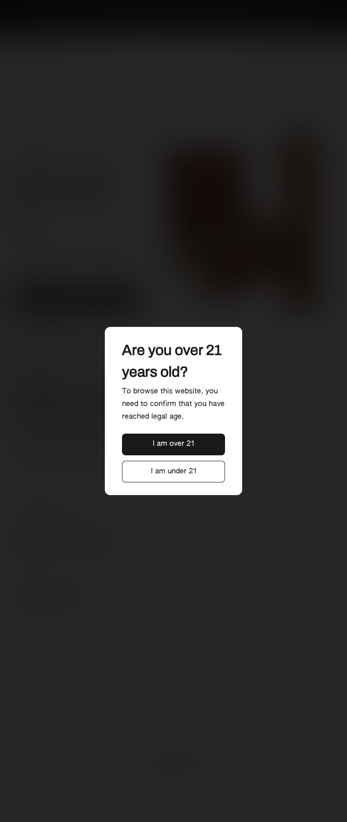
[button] (173, 444)
